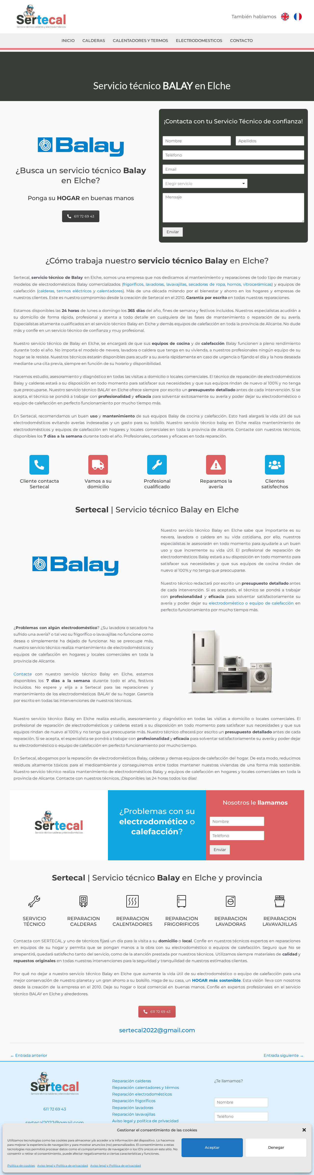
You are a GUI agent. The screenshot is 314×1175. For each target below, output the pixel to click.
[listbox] (205, 183)
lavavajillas (176, 284)
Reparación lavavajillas (133, 1114)
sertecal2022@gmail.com (157, 1030)
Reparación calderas (131, 1081)
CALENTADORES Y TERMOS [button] (140, 40)
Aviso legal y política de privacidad (145, 1121)
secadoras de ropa (207, 284)
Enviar (173, 232)
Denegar (276, 1147)
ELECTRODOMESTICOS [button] (199, 40)
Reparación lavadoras (132, 1107)
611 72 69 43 (84, 216)
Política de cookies (21, 1165)
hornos (234, 284)
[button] (304, 1129)
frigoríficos (133, 284)
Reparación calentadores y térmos (145, 1087)
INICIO (68, 40)
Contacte (22, 674)
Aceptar (212, 1147)
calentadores (110, 291)
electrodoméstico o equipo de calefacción (251, 603)
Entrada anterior (28, 1055)
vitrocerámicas (257, 284)
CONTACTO (241, 40)
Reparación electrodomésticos (142, 1094)
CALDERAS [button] (93, 40)
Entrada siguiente (284, 1055)
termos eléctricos (74, 291)
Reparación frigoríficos (134, 1100)
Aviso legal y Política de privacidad (62, 1165)
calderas (46, 291)
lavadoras (155, 284)
